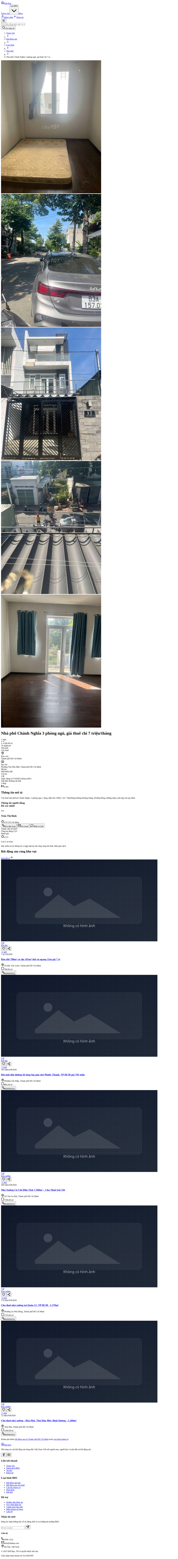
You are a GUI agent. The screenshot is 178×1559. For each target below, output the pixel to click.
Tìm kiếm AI (9, 28)
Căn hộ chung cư (13, 1487)
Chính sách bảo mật (14, 1507)
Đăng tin (20, 17)
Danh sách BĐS (13, 1468)
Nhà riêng (10, 1490)
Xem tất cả (5, 858)
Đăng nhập (8, 17)
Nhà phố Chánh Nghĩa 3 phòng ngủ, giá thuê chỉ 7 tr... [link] (28, 57)
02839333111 (10, 973)
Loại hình (10, 45)
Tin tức (9, 1470)
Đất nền (9, 1492)
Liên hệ (9, 1512)
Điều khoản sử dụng (14, 1509)
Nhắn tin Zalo (38, 826)
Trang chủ (5, 13)
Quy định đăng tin (13, 1505)
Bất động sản (11, 39)
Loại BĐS (14, 6)
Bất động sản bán (13, 1483)
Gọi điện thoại (10, 826)
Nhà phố (9, 51)
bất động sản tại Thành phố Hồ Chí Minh (32, 1439)
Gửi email (24, 826)
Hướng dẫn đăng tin (14, 1502)
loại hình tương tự (61, 1439)
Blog (21, 13)
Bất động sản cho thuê (15, 1485)
